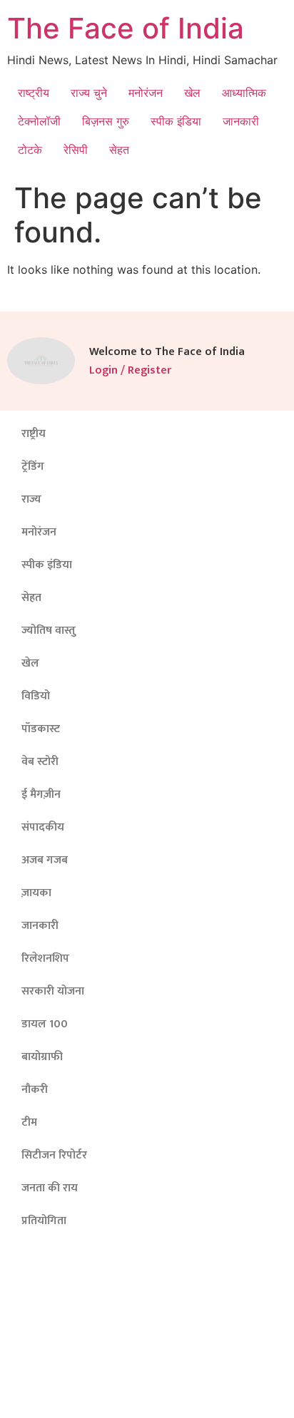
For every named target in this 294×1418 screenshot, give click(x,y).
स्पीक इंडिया (176, 121)
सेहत (119, 150)
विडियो (35, 696)
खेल (192, 93)
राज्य (31, 499)
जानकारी (241, 121)
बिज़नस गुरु (105, 121)
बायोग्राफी (42, 1057)
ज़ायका (36, 893)
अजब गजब (44, 860)
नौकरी (34, 1089)
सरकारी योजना (52, 991)
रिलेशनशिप (45, 958)
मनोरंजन (145, 93)
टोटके (30, 150)
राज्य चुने (89, 93)
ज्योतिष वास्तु (48, 630)
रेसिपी (76, 150)
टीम (29, 1122)
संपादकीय (42, 827)
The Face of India (125, 28)
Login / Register (130, 370)
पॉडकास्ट (40, 729)
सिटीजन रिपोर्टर (54, 1155)
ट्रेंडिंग (32, 466)
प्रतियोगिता (43, 1221)
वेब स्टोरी (40, 761)
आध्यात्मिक (244, 93)
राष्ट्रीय (33, 93)
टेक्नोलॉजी (39, 121)
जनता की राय (49, 1188)
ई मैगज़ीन (41, 794)
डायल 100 (44, 1024)
